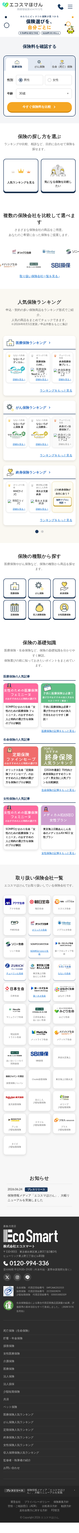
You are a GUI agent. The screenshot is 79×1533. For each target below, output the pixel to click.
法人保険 (8, 1376)
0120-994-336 (29, 1263)
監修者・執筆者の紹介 (17, 1460)
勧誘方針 (66, 1506)
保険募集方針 (61, 1502)
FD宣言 (55, 1510)
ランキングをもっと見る (56, 390)
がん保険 (40, 66)
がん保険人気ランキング (18, 1422)
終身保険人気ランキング (18, 1437)
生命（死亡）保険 (62, 66)
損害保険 (8, 1346)
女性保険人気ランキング (18, 1445)
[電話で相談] (60, 6)
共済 (6, 1399)
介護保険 (8, 1361)
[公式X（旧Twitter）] (7, 1277)
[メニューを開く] (70, 6)
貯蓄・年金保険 (13, 1338)
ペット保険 (10, 1407)
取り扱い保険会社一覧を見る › (40, 276)
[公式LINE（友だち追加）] (27, 1277)
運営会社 (16, 1502)
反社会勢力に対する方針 (33, 1510)
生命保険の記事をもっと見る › (59, 790)
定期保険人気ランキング (18, 1430)
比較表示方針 (49, 1506)
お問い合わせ (11, 1468)
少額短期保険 (11, 1391)
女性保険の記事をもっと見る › (59, 853)
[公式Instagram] (17, 1277)
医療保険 (17, 66)
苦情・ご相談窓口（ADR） (23, 1506)
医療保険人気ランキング (18, 1414)
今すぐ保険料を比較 (37, 106)
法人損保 (8, 1384)
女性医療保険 (11, 1353)
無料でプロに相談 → (62, 501)
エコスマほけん (50, 1517)
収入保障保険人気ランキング (21, 1452)
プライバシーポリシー (37, 1502)
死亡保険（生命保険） (17, 1330)
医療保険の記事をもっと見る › (59, 731)
